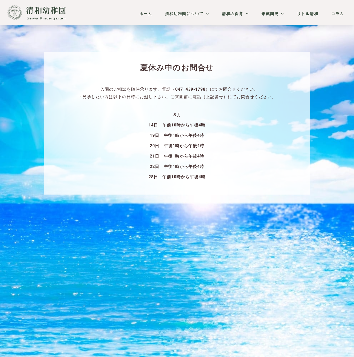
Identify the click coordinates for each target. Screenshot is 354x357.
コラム (337, 14)
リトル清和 (307, 14)
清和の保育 (232, 14)
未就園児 (270, 14)
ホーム (145, 14)
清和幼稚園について (184, 14)
